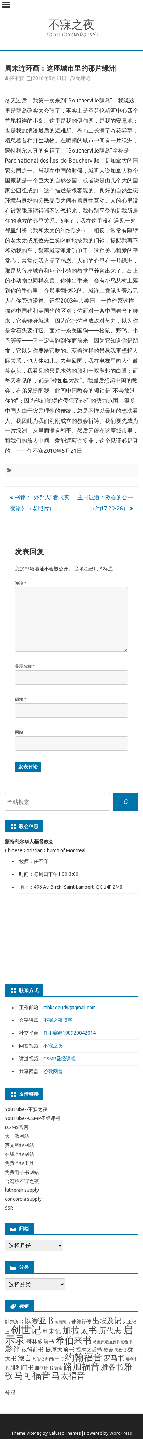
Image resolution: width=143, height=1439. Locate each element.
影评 (12, 1348)
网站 (19, 732)
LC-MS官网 (16, 1127)
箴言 (24, 1358)
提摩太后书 (89, 1349)
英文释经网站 (19, 1145)
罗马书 (114, 1358)
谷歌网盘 (53, 1071)
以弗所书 (14, 1321)
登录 (10, 1392)
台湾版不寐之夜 (22, 1181)
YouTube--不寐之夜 (26, 1109)
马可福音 (32, 1375)
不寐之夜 (71, 24)
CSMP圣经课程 (59, 1058)
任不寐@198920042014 (69, 1033)
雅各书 (112, 1367)
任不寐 (16, 78)
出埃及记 (106, 1320)
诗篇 (58, 1368)
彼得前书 (33, 1349)
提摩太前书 (60, 1349)
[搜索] (125, 801)
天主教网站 (17, 1136)
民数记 (120, 1350)
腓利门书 (22, 1367)
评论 (20, 583)
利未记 (51, 1330)
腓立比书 (44, 1367)
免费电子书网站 (22, 1172)
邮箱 (20, 699)
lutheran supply (22, 1190)
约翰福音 (83, 1357)
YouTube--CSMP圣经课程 (32, 1118)
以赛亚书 (38, 1321)
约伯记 (38, 1359)
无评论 (83, 78)
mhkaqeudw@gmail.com (69, 1007)
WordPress (120, 1433)
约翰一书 (54, 1358)
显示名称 (25, 666)
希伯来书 (74, 1340)
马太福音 (68, 1375)
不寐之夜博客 (58, 1020)
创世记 (26, 1329)
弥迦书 (127, 1342)
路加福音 (82, 1366)
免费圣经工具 (19, 1163)
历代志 (110, 1330)
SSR (9, 1208)
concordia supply (23, 1199)
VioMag (34, 1433)
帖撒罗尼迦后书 (106, 1342)
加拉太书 (79, 1330)
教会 (108, 1349)
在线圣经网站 (19, 1154)
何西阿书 (62, 1322)
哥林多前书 (40, 1341)
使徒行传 (81, 1321)
